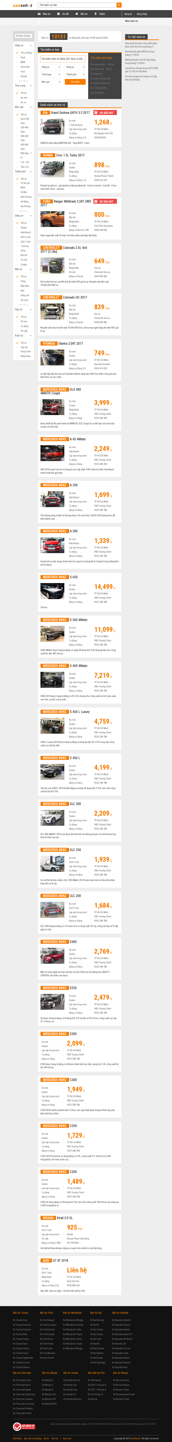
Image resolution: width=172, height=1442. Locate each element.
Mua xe (46, 13)
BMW (23, 62)
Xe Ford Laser (46, 1348)
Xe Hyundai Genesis (121, 1362)
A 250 (60, 485)
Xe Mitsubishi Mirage (73, 1348)
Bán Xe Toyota (20, 1312)
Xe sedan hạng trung (100, 78)
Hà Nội (24, 192)
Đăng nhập (142, 14)
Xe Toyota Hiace (20, 1353)
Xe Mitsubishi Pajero (72, 1334)
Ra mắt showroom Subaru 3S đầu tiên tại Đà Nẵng (141, 78)
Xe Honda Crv (69, 1394)
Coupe (24, 264)
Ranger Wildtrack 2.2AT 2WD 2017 (65, 203)
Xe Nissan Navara (121, 1385)
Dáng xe (24, 215)
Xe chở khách (97, 92)
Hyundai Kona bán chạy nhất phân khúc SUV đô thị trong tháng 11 (141, 45)
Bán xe (84, 13)
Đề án (46, 1438)
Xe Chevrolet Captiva (23, 1399)
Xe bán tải (92, 1399)
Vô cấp (24, 331)
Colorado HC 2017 (65, 297)
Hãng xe (24, 45)
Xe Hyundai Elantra (121, 1357)
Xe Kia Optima (96, 1353)
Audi (23, 57)
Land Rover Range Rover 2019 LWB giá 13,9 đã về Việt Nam (141, 70)
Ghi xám (24, 300)
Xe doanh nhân (98, 64)
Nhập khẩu (26, 356)
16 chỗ (24, 259)
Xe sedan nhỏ (97, 69)
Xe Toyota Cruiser (21, 1362)
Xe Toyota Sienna (21, 1367)
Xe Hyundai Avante (121, 1329)
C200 (60, 1172)
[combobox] (50, 67)
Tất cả (24, 93)
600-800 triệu (24, 145)
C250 (60, 1126)
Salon (102, 13)
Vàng (23, 281)
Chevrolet (25, 66)
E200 (60, 1034)
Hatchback (26, 232)
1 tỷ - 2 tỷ (25, 162)
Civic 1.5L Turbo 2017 (64, 155)
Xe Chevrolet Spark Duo (24, 1394)
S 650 (60, 577)
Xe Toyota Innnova (22, 1324)
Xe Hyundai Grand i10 (122, 1334)
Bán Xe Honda (70, 1372)
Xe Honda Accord (71, 1380)
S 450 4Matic (65, 666)
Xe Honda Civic (70, 1389)
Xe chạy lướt (96, 73)
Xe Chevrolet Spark (22, 1389)
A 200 (60, 531)
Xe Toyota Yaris (20, 1343)
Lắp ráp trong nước (26, 347)
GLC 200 (62, 896)
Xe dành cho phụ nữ (100, 83)
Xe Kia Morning (97, 1320)
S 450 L (61, 758)
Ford (23, 71)
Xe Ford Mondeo (47, 1353)
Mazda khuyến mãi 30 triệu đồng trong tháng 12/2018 (140, 61)
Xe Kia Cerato (96, 1334)
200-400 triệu (24, 128)
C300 (60, 1080)
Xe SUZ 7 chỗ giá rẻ (97, 1389)
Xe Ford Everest (47, 1329)
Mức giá (24, 107)
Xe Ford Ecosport (48, 1324)
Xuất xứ (24, 335)
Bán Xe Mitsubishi (72, 1312)
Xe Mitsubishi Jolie (72, 1329)
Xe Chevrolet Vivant (22, 1413)
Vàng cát (25, 295)
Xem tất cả (23, 81)
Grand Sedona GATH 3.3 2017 (66, 113)
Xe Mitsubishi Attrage (73, 1320)
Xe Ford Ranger (47, 1320)
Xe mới (24, 97)
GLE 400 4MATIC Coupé (60, 391)
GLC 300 (62, 804)
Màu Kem (25, 286)
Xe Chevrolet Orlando (23, 1408)
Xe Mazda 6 (47, 1389)
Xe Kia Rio (95, 1343)
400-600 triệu (24, 136)
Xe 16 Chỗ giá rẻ (95, 1394)
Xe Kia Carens (96, 1329)
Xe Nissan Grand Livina (124, 1394)
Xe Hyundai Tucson (121, 1348)
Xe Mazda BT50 (49, 1403)
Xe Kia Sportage (97, 1362)
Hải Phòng (25, 206)
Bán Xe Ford (46, 1312)
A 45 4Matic (64, 439)
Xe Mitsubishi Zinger (72, 1343)
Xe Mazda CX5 (49, 1394)
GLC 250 (62, 850)
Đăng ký (128, 14)
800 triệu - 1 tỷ (26, 153)
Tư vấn (46, 21)
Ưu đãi (65, 13)
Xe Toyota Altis (20, 1334)
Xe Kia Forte (95, 1339)
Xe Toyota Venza (21, 1348)
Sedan (24, 227)
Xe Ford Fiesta (46, 1343)
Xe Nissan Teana (121, 1389)
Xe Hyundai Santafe (121, 1320)
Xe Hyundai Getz (119, 1367)
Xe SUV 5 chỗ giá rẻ (97, 1385)
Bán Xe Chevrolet (22, 1372)
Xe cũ (23, 102)
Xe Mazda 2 (47, 1380)
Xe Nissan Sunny (121, 1380)
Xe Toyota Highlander (23, 1357)
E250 (60, 988)
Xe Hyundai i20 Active (122, 1339)
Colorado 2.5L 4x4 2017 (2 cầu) (63, 249)
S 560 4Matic (65, 620)
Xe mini (111, 64)
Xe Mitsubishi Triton (72, 1339)
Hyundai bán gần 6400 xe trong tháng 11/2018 (139, 53)
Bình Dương (26, 196)
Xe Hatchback (94, 1380)
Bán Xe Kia (95, 1312)
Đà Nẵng (25, 201)
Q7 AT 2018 (55, 1260)
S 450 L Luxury (66, 712)
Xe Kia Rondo (96, 1357)
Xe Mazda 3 (47, 1385)
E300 (60, 942)
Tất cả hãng (26, 52)
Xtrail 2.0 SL (58, 1218)
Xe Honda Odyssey (72, 1399)
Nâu (22, 290)
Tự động (24, 326)
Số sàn (24, 321)
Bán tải (24, 255)
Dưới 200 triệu (25, 119)
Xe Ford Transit (47, 1357)
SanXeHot (135, 1438)
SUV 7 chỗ (25, 241)
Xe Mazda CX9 (49, 1399)
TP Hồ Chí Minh (25, 183)
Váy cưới (67, 1438)
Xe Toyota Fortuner (22, 1329)
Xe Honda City (70, 1385)
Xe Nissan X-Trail (121, 1399)
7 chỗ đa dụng (25, 246)
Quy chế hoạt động (32, 1438)
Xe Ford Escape (47, 1334)
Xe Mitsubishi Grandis (73, 1324)
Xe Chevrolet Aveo (22, 1385)
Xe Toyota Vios (20, 1320)
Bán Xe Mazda (49, 1372)
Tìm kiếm (75, 81)
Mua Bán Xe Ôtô (96, 1372)
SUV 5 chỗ (25, 237)
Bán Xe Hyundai (120, 1312)
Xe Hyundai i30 (119, 1343)
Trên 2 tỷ (25, 167)
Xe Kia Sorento (97, 1348)
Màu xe (24, 269)
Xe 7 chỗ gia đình (99, 88)
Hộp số (24, 309)
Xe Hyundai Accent (121, 1324)
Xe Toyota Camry (21, 1339)
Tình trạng (24, 85)
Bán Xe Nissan (120, 1372)
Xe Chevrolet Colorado (23, 1403)
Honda (24, 76)
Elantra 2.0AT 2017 (63, 343)
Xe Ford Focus (46, 1339)
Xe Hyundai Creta (120, 1353)
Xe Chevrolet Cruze (22, 1380)
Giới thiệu (17, 1438)
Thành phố (24, 171)
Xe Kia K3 (94, 1324)
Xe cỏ (109, 69)
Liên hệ (54, 1438)
